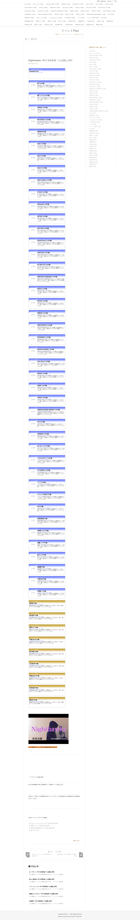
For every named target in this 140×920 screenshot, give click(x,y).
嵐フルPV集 (92, 51)
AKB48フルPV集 (93, 57)
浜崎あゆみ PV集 (93, 162)
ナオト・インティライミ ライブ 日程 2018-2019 (44, 823)
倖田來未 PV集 (93, 139)
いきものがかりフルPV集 (95, 120)
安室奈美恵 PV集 (93, 131)
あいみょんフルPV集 (94, 117)
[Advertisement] (54, 51)
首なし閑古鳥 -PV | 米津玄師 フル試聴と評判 (41, 879)
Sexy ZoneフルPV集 (94, 75)
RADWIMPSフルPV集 (94, 100)
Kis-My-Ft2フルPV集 (94, 86)
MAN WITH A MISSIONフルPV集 (97, 88)
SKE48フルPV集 (93, 104)
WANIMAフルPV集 (94, 115)
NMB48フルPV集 (93, 95)
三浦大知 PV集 (93, 144)
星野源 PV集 (92, 148)
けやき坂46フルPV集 (94, 122)
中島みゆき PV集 (93, 155)
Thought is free (78, 916)
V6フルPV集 (92, 113)
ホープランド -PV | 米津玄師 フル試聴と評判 (41, 872)
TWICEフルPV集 (93, 108)
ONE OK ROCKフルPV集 (95, 97)
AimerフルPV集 (93, 66)
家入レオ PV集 (93, 137)
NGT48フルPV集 (93, 93)
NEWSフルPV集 (93, 91)
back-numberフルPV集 (95, 68)
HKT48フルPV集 (93, 77)
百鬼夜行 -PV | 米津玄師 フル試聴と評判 (40, 901)
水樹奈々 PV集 (93, 146)
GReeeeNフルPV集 (94, 73)
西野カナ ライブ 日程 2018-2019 (40, 825)
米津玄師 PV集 (93, 164)
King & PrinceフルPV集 (95, 82)
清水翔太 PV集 (93, 151)
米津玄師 (77, 840)
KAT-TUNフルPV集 (94, 80)
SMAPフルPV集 (93, 106)
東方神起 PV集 (93, 157)
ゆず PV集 (91, 128)
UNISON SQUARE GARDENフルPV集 (98, 111)
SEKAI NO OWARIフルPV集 (96, 102)
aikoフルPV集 (92, 64)
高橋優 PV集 (92, 142)
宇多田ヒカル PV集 (94, 133)
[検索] (115, 1)
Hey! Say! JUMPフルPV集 (95, 55)
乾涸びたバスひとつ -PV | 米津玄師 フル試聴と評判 (43, 894)
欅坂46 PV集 (92, 166)
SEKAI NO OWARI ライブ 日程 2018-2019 (43, 828)
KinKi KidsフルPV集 (94, 84)
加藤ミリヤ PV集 (93, 135)
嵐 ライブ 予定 (35, 830)
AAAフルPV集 (92, 62)
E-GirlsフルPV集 (93, 71)
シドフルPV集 (92, 124)
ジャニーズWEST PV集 (95, 126)
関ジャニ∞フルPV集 (94, 53)
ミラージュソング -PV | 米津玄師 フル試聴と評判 (43, 886)
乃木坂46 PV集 (93, 159)
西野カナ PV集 (93, 153)
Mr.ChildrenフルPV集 (94, 60)
